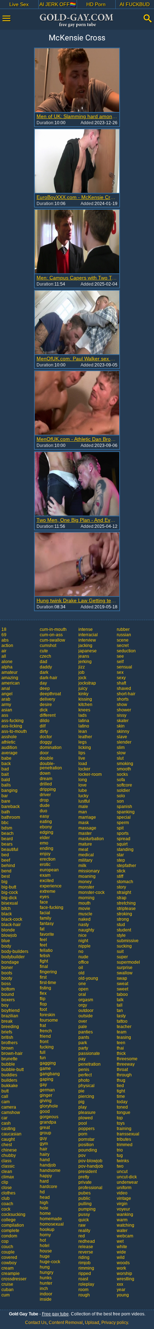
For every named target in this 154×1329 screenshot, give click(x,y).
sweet (122, 989)
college (8, 1220)
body (6, 946)
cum (5, 1295)
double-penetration (51, 765)
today (122, 1102)
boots (6, 973)
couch (7, 1247)
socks (122, 774)
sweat (122, 984)
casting (8, 1128)
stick (121, 871)
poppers (86, 1128)
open (83, 989)
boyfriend (10, 1010)
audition (9, 747)
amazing (9, 678)
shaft (121, 683)
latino (83, 726)
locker (84, 769)
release (85, 1247)
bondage (10, 962)
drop (44, 800)
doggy (46, 742)
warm (122, 1220)
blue (5, 941)
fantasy (47, 923)
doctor (46, 737)
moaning (87, 876)
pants (83, 1037)
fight (44, 961)
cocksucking (13, 1214)
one (82, 984)
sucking (124, 946)
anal (5, 688)
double (46, 758)
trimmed (125, 1145)
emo (44, 843)
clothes (8, 1193)
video (122, 1193)
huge (45, 1256)
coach (7, 1204)
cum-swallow (52, 640)
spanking (126, 812)
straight (124, 892)
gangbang (50, 1074)
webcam (125, 1236)
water (122, 1230)
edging (46, 832)
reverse (85, 1252)
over (82, 1021)
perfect (85, 1075)
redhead (86, 1241)
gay (43, 1084)
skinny (123, 731)
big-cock (9, 892)
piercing (86, 1096)
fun (43, 1058)
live (81, 758)
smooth (124, 769)
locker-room (90, 774)
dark (44, 672)
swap (122, 978)
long (82, 780)
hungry (46, 1272)
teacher (124, 1026)
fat (42, 929)
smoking (125, 763)
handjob (48, 1165)
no (80, 951)
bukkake (9, 1086)
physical (86, 1086)
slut (120, 758)
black (6, 914)
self (120, 661)
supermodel (128, 962)
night (83, 941)
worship (124, 1273)
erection (48, 859)
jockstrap (87, 683)
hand (45, 1160)
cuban (7, 1289)
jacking (85, 645)
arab (5, 699)
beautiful (9, 849)
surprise (125, 967)
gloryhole (49, 1106)
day (43, 683)
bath (5, 812)
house (46, 1251)
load (82, 763)
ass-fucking (12, 721)
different (48, 715)
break (7, 1021)
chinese (9, 1150)
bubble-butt (12, 1069)
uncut (122, 1171)
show (122, 704)
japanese (87, 651)
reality (84, 1230)
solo (121, 796)
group (45, 1133)
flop (43, 1004)
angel (7, 694)
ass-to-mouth (14, 731)
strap (121, 898)
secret (123, 645)
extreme (48, 891)
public (84, 1198)
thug (121, 1080)
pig (81, 1102)
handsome (50, 1170)
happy (46, 1176)
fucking (47, 1047)
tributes (124, 1139)
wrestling (125, 1279)
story (121, 887)
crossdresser (14, 1279)
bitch (6, 908)
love (82, 785)
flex (43, 993)
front (44, 1042)
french (46, 1031)
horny (45, 1235)
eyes (44, 897)
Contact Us (36, 1322)
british (7, 1037)
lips (81, 753)
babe (6, 758)
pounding (87, 1150)
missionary (89, 871)
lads (82, 715)
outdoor (85, 1010)
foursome (49, 1020)
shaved (124, 688)
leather (85, 737)
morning (86, 898)
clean (6, 1171)
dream (46, 779)
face (44, 902)
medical (86, 855)
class (6, 1161)
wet (120, 1241)
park (82, 1043)
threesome (127, 1059)
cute (44, 651)
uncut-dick (127, 1177)
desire (46, 704)
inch (44, 1288)
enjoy (45, 854)
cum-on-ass (51, 635)
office (83, 962)
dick (44, 710)
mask (83, 823)
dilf (42, 726)
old (81, 973)
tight (121, 1091)
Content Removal (66, 1322)
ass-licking (11, 726)
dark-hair (48, 678)
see (120, 656)
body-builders (14, 951)
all (3, 656)
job (81, 672)
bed (5, 855)
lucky (83, 796)
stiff (120, 876)
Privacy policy (114, 1322)
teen (121, 1043)
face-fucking (51, 907)
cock (5, 1209)
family (45, 918)
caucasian (11, 1134)
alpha (7, 667)
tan (120, 1010)
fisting (45, 988)
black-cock (11, 919)
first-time (48, 982)
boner (7, 967)
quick (83, 1220)
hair (43, 1149)
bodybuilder (13, 957)
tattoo (122, 1021)
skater (123, 721)
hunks (46, 1278)
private (85, 1182)
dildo (44, 721)
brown (7, 1048)
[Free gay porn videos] (77, 20)
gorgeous (49, 1117)
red (81, 1236)
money (85, 882)
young (123, 1295)
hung (45, 1267)
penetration (89, 1064)
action (7, 645)
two (120, 1166)
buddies (9, 1075)
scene (123, 640)
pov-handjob (90, 1166)
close (6, 1188)
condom (9, 1236)
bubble (8, 1064)
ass (4, 715)
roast (83, 1279)
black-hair (11, 924)
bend (6, 871)
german (47, 1090)
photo (84, 1080)
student (124, 930)
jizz (81, 667)
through (124, 1075)
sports (123, 833)
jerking (85, 661)
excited (47, 880)
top (120, 1118)
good (45, 1111)
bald (5, 780)
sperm (123, 823)
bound (7, 994)
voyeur (123, 1209)
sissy (121, 715)
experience (51, 886)
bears (7, 844)
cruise (7, 1284)
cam (5, 1102)
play (82, 1107)
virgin (122, 1204)
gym (44, 1143)
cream (7, 1268)
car (4, 1118)
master (85, 833)
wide (121, 1252)
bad (5, 769)
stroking (124, 914)
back (6, 763)
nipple (84, 946)
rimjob (84, 1263)
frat (43, 1025)
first (43, 977)
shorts (123, 699)
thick (121, 1053)
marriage (87, 817)
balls (6, 785)
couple (8, 1252)
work (121, 1268)
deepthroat (50, 694)
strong (123, 919)
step (121, 860)
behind (8, 865)
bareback (10, 806)
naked (84, 919)
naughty (86, 930)
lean (82, 731)
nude (83, 957)
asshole (9, 737)
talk (120, 1000)
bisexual (9, 903)
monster (86, 887)
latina (83, 721)
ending (46, 848)
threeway (126, 1064)
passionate (89, 1053)
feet (43, 945)
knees (84, 710)
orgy (82, 1005)
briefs (6, 1032)
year (121, 1289)
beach (7, 833)
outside (85, 1016)
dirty (44, 731)
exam (45, 875)
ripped (84, 1273)
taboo (122, 994)
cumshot (48, 645)
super (122, 957)
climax (7, 1177)
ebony (46, 827)
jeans (83, 656)
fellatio (46, 950)
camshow (10, 1112)
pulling (85, 1204)
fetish (45, 956)
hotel (44, 1245)
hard (44, 1181)
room (83, 1289)
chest (6, 1145)
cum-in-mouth (53, 629)
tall (119, 1005)
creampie (10, 1273)
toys (121, 1123)
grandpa (48, 1122)
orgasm (85, 1000)
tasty (121, 1016)
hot (43, 1240)
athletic (8, 742)
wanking (125, 1214)
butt (5, 1091)
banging (9, 790)
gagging (48, 1063)
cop (5, 1241)
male (83, 806)
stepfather (126, 865)
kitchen (85, 704)
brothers (9, 1043)
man (82, 812)
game (45, 1068)
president (87, 1171)
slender (124, 742)
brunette (9, 1059)
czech (45, 656)
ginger (46, 1095)
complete (10, 1230)
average (9, 753)
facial (45, 913)
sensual (124, 667)
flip (42, 999)
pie (81, 1091)
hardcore (48, 1186)
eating (46, 821)
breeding (10, 1026)
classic (8, 1166)
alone (7, 661)
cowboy (8, 1263)
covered (9, 1257)
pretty (83, 1177)
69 (3, 635)
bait (5, 774)
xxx (120, 1284)
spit (120, 828)
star (120, 855)
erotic (45, 864)
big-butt (8, 887)
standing (125, 849)
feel (43, 940)
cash (6, 1123)
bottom (8, 989)
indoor (46, 1294)
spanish (124, 806)
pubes (84, 1193)
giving (46, 1101)
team (121, 1032)
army (6, 704)
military (85, 860)
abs (5, 640)
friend (45, 1036)
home (45, 1213)
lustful (84, 801)
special (124, 817)
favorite (47, 934)
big (4, 882)
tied (120, 1086)
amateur (9, 672)
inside (46, 1299)
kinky (83, 694)
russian (124, 635)
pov (82, 1155)
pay (82, 1059)
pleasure (87, 1112)
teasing (124, 1037)
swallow (125, 973)
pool (82, 1123)
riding (84, 1257)
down (45, 773)
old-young (88, 978)
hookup (47, 1229)
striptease (126, 908)
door (44, 753)
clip (4, 1182)
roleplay (86, 1284)
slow (121, 753)
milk (82, 865)
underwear (127, 1182)
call (4, 1096)
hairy (44, 1154)
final (44, 966)
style (121, 935)
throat (122, 1069)
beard (7, 839)
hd (42, 1192)
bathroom (10, 817)
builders (9, 1080)
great (45, 1127)
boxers (8, 1000)
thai (120, 1048)
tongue (123, 1112)
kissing (85, 699)
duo (43, 811)
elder (45, 838)
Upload (92, 1322)
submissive (128, 941)
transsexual (128, 1134)
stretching (126, 903)
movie (84, 908)
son (120, 801)
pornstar (86, 1139)
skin (121, 726)
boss (6, 984)
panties (85, 1032)
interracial (88, 635)
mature (85, 844)
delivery (47, 699)
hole (44, 1208)
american (10, 683)
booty (6, 978)
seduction (126, 651)
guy (43, 1138)
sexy (121, 678)
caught (8, 1139)
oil (80, 967)
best (5, 876)
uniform (124, 1188)
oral (82, 994)
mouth (84, 903)
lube (82, 790)
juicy (82, 688)
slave (122, 737)
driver (45, 795)
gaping (46, 1079)
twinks (123, 1161)
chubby (8, 1155)
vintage (124, 1198)
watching (125, 1225)
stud (121, 924)
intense (85, 629)
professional (90, 1188)
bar (4, 796)
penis (83, 1069)
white (122, 1247)
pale (82, 1026)
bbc (5, 823)
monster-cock (91, 892)
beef (5, 860)
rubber (123, 629)
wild (121, 1257)
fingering (48, 972)
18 (3, 629)
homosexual (52, 1224)
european (49, 870)
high (44, 1203)
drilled (46, 784)
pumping (87, 1209)
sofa (121, 780)
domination (51, 747)
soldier (123, 790)
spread (123, 839)
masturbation (91, 839)
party (83, 1048)
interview (87, 640)
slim (121, 747)
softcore (124, 785)
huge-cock (50, 1262)
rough (84, 1295)
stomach (125, 882)
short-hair (126, 694)
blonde (8, 930)
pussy (84, 1214)
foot (43, 1009)
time (121, 1096)
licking (84, 747)
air (3, 651)
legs (82, 742)
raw (82, 1225)
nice (82, 935)
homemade (51, 1219)
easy (44, 816)
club (5, 1198)
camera (8, 1107)
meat (83, 849)
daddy (46, 667)
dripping (48, 789)
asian (6, 710)
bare (5, 801)
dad (43, 661)
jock (82, 678)
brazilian (9, 1016)
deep (45, 688)
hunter (46, 1283)
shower (124, 710)
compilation (12, 1225)
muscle (85, 914)
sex (120, 672)
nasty (83, 924)
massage (87, 828)
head (45, 1197)
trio (120, 1150)
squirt (122, 844)
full (42, 1052)
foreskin (47, 1015)
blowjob (9, 935)
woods (123, 1263)
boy (5, 1005)
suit (120, 951)
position (86, 1145)
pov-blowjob (90, 1161)
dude (45, 805)
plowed (85, 1118)
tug (120, 1155)
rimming (86, 1268)
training (124, 1128)
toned (122, 1107)
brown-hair (12, 1053)
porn (82, 1134)
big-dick (9, 898)
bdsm (6, 828)
